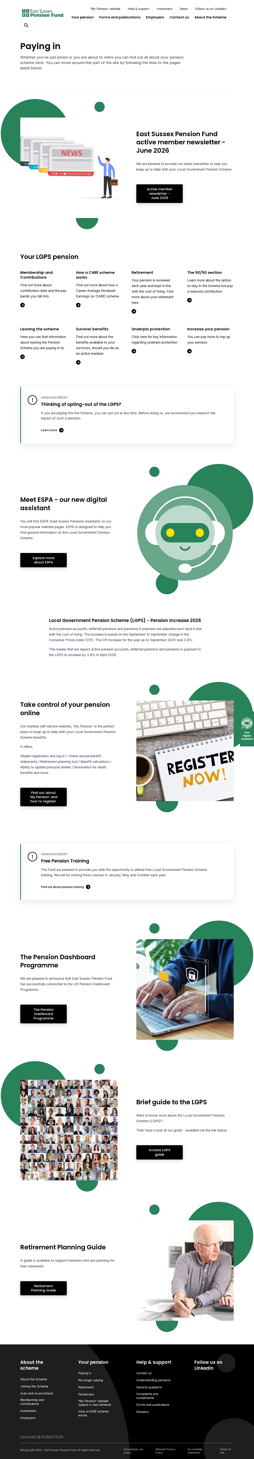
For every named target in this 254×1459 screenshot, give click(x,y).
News (184, 9)
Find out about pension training (62, 887)
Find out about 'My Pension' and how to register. (43, 797)
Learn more (49, 430)
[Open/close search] (26, 25)
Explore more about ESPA (43, 560)
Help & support (138, 9)
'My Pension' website (105, 9)
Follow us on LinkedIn (210, 9)
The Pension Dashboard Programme (43, 1014)
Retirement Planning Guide (43, 1288)
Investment (164, 9)
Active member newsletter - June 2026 (160, 193)
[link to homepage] (41, 1437)
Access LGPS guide (159, 1152)
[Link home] (42, 13)
